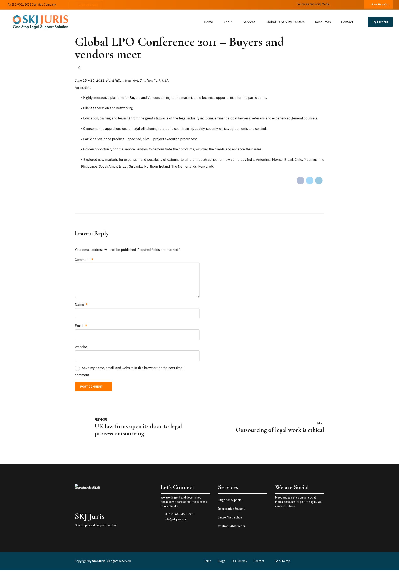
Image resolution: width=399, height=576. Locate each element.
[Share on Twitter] (309, 180)
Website (81, 347)
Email (81, 326)
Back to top (282, 561)
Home (208, 22)
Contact (347, 22)
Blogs (221, 561)
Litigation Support (229, 500)
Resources (323, 22)
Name (81, 304)
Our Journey (239, 561)
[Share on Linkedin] (319, 180)
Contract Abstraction (232, 526)
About (228, 22)
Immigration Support (231, 509)
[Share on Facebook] (300, 180)
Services (249, 22)
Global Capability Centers (285, 22)
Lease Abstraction (230, 517)
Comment (84, 260)
